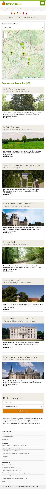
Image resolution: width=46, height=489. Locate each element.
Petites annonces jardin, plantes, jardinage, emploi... (14, 445)
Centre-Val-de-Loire (21, 8)
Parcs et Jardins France (8, 465)
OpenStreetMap (32, 77)
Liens (3, 459)
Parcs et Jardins (11, 8)
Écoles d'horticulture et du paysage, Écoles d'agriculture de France (18, 473)
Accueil (3, 8)
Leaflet (25, 77)
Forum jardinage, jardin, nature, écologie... (12, 448)
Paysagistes (5, 456)
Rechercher (23, 411)
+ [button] (5, 33)
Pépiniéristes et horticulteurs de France (11, 470)
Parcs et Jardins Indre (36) (16, 83)
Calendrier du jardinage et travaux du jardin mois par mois (16, 453)
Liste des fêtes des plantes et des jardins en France (14, 478)
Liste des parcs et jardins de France (10, 475)
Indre (29, 8)
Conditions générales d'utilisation (10, 434)
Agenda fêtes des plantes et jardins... (11, 467)
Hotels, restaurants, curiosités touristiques (12, 450)
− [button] (5, 36)
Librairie (4, 481)
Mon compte (5, 439)
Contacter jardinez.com (7, 436)
